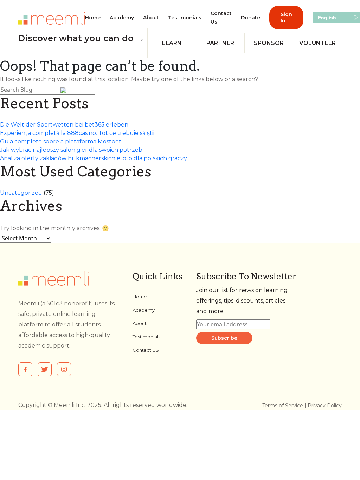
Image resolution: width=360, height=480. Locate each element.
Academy (122, 17)
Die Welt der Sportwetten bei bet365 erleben (64, 124)
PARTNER (220, 43)
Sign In (286, 17)
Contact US (146, 350)
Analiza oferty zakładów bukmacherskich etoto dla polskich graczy (93, 158)
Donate (250, 17)
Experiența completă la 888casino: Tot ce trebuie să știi (77, 133)
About (151, 17)
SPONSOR (269, 43)
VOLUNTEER (317, 43)
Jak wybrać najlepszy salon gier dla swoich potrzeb (71, 150)
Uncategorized (21, 192)
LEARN (172, 43)
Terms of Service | (285, 405)
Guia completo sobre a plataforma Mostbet (60, 141)
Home (93, 17)
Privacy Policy (325, 405)
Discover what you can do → (81, 38)
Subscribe (224, 338)
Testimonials (184, 17)
